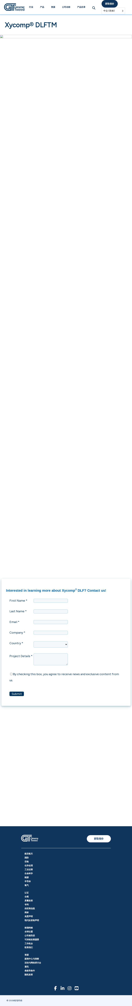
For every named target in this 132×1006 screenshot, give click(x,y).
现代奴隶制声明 (32, 920)
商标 (27, 912)
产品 (42, 7)
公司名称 (66, 7)
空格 (27, 861)
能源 (27, 877)
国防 (27, 857)
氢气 (27, 885)
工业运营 (29, 869)
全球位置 (29, 931)
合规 (27, 896)
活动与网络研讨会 (33, 963)
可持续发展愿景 (32, 939)
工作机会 (29, 943)
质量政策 (29, 900)
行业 (31, 7)
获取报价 (109, 3)
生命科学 (29, 873)
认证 (27, 892)
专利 (27, 904)
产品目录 (81, 7)
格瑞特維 (29, 928)
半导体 (28, 881)
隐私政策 (29, 974)
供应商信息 (30, 908)
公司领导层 (30, 935)
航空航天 (29, 853)
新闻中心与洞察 (32, 959)
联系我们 (29, 947)
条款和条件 (30, 970)
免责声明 (29, 916)
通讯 (27, 966)
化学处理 (29, 865)
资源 (53, 7)
